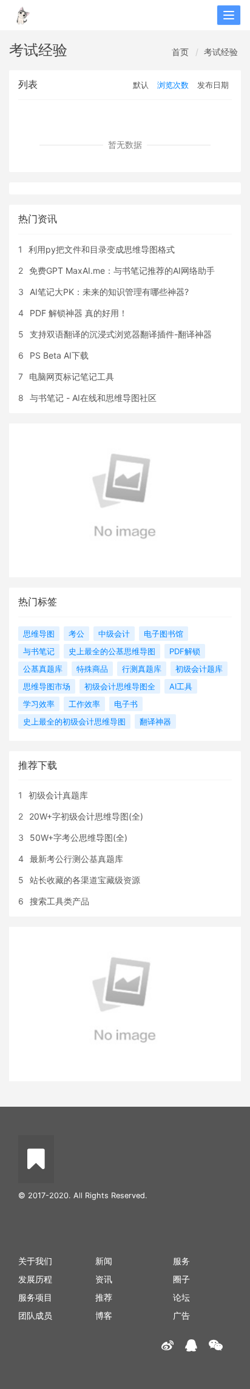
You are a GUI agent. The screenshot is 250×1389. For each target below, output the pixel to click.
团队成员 (35, 1315)
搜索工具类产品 (59, 901)
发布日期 (213, 85)
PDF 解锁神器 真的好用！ (78, 313)
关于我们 (35, 1261)
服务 (181, 1261)
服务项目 (35, 1297)
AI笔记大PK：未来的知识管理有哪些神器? (109, 292)
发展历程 (35, 1279)
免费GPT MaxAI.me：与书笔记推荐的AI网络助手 (122, 270)
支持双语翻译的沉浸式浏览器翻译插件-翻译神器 (121, 334)
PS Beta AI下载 (59, 355)
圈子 (181, 1279)
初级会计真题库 (58, 795)
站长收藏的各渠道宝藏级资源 (85, 880)
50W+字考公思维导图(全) (78, 837)
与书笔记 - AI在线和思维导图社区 (93, 398)
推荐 (103, 1297)
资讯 (103, 1279)
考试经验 (221, 52)
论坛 (181, 1297)
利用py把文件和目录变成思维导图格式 (102, 249)
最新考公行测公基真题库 (76, 859)
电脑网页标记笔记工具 (71, 376)
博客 (103, 1315)
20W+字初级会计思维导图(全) (86, 816)
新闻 (103, 1261)
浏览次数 (173, 85)
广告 (181, 1315)
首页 (180, 52)
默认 (141, 85)
